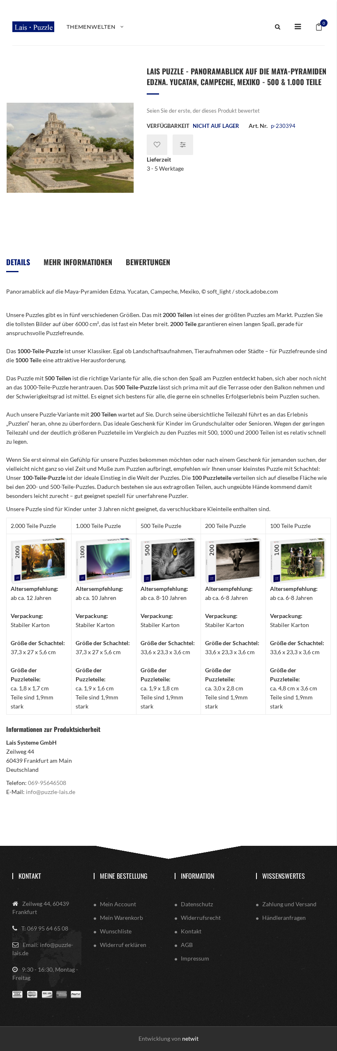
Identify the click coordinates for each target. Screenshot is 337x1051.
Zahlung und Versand (289, 904)
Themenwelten (91, 26)
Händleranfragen (284, 917)
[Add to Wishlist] (157, 144)
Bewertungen (148, 262)
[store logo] (33, 26)
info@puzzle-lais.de (50, 791)
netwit (190, 1038)
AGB (187, 944)
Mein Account (118, 904)
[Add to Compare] (183, 144)
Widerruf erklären (123, 944)
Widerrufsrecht (201, 917)
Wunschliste (116, 931)
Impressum (195, 958)
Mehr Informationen (78, 262)
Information (197, 876)
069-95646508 (47, 782)
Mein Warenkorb (121, 917)
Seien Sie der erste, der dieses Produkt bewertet (203, 110)
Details (18, 262)
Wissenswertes (283, 876)
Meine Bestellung (124, 876)
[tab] (18, 265)
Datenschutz (197, 904)
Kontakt (29, 876)
